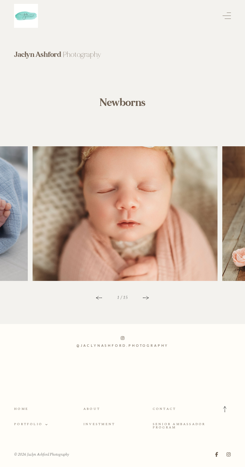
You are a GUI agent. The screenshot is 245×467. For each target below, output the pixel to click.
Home (21, 409)
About (91, 409)
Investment (99, 424)
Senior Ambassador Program (179, 426)
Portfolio (28, 424)
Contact (164, 409)
